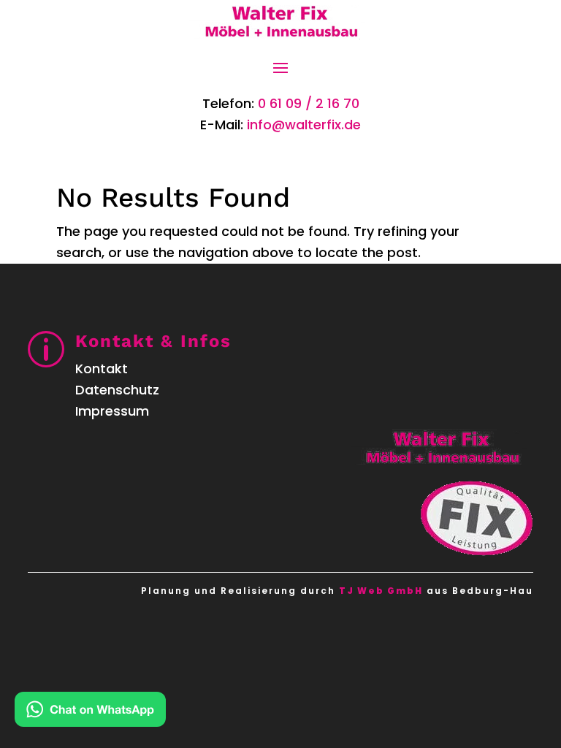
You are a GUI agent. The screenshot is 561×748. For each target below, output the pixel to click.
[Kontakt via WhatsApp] (90, 712)
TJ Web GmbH (381, 590)
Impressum (112, 411)
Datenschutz (117, 390)
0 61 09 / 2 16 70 (308, 103)
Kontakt (101, 368)
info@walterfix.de (304, 124)
